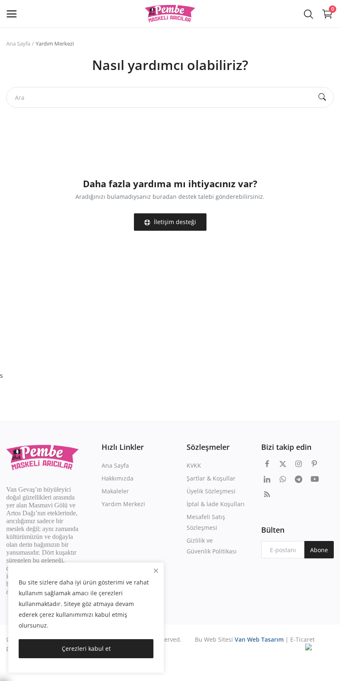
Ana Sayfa (18, 43)
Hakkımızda (118, 478)
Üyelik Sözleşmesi (211, 491)
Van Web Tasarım (259, 639)
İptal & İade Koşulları (216, 504)
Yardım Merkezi (123, 504)
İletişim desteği (174, 222)
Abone (319, 550)
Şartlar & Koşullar (211, 478)
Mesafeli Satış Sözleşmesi (206, 522)
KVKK (194, 465)
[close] (156, 571)
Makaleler (115, 491)
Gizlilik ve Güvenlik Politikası (212, 545)
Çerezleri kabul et (86, 648)
